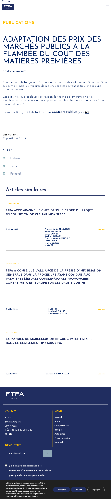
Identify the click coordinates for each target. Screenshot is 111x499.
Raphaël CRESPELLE (15, 138)
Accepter (62, 489)
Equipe (58, 430)
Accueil (58, 418)
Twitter (14, 166)
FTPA (8, 418)
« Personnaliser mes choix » (26, 496)
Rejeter (78, 489)
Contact (58, 442)
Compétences (61, 426)
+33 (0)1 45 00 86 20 (21, 430)
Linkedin (15, 158)
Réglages (96, 489)
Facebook (16, 173)
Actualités (59, 434)
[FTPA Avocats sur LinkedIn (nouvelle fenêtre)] (6, 434)
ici (87, 112)
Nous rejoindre (62, 438)
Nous (57, 422)
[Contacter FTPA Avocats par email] (10, 434)
